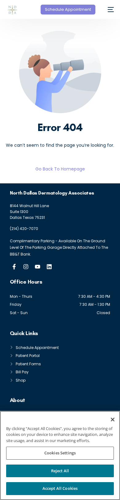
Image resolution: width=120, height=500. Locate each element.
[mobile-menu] (108, 9)
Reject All (60, 470)
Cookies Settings (60, 453)
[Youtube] (37, 266)
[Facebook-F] (14, 266)
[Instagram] (26, 266)
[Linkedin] (49, 266)
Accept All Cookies (60, 488)
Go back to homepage (60, 169)
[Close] (112, 419)
